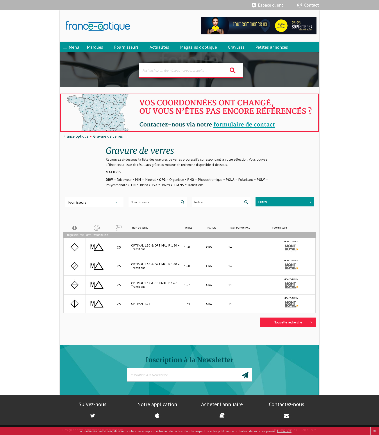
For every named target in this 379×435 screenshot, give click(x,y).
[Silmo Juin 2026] (258, 33)
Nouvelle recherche (288, 322)
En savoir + (284, 431)
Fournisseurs (126, 47)
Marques (95, 47)
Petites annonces (272, 47)
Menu (70, 47)
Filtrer (262, 202)
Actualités (159, 47)
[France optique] (125, 26)
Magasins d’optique (198, 47)
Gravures (236, 47)
